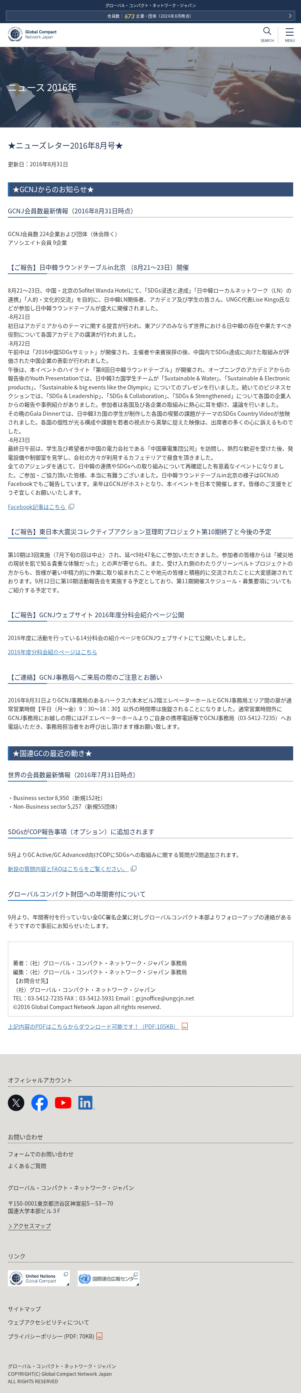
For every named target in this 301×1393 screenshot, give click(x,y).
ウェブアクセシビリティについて (48, 1322)
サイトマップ (24, 1309)
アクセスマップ (32, 1226)
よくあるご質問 (27, 1165)
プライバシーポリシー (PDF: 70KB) (51, 1336)
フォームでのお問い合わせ (41, 1154)
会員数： (150, 16)
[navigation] (150, 1180)
